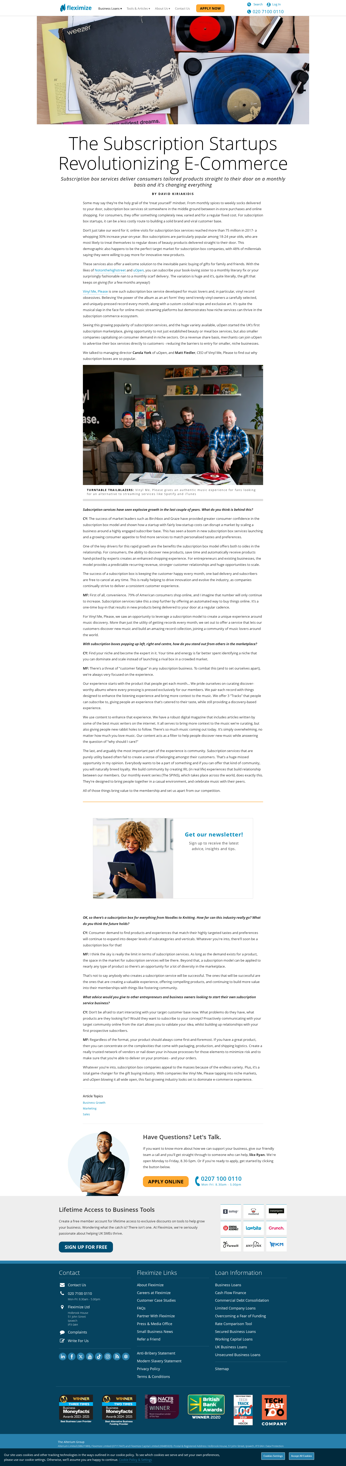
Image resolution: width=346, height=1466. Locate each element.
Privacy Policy (148, 1368)
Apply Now (210, 8)
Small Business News (155, 1331)
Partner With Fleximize (156, 1315)
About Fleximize (150, 1284)
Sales (86, 1114)
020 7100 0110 (80, 1293)
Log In (276, 4)
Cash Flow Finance (230, 1292)
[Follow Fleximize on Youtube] (90, 1356)
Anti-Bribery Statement (156, 1353)
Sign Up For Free (86, 1247)
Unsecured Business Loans (238, 1354)
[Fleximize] (76, 8)
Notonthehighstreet (110, 270)
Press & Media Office (154, 1323)
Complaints (77, 1332)
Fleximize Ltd (79, 1306)
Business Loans (228, 1284)
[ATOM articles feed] (126, 1356)
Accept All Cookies (301, 1456)
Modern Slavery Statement (159, 1361)
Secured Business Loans (235, 1331)
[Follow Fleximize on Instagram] (108, 1356)
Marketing (90, 1108)
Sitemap (222, 1368)
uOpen (138, 270)
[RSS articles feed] (117, 1356)
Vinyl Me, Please (95, 291)
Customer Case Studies (156, 1300)
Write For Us (78, 1340)
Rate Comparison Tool (233, 1323)
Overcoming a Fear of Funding (240, 1315)
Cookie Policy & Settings (135, 1460)
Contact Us (182, 8)
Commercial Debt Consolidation (242, 1300)
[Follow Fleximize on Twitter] (80, 1356)
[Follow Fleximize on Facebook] (71, 1356)
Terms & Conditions (153, 1376)
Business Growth (94, 1103)
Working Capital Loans (234, 1339)
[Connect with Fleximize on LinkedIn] (62, 1356)
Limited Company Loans (235, 1308)
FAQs (141, 1308)
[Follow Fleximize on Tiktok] (99, 1356)
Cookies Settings (273, 1456)
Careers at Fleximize (154, 1292)
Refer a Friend (148, 1339)
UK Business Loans (231, 1347)
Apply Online (165, 1181)
